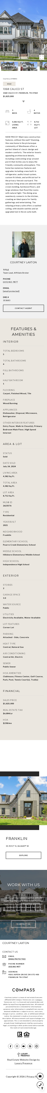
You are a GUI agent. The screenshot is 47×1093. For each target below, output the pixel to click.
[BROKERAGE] (36, 1046)
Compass (38, 1000)
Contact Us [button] (23, 924)
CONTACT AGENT (23, 308)
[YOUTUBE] (23, 1046)
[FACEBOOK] (10, 1046)
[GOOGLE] (30, 1046)
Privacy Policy (34, 1076)
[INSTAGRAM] (17, 1046)
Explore (23, 855)
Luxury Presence (23, 1063)
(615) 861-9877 (10, 282)
